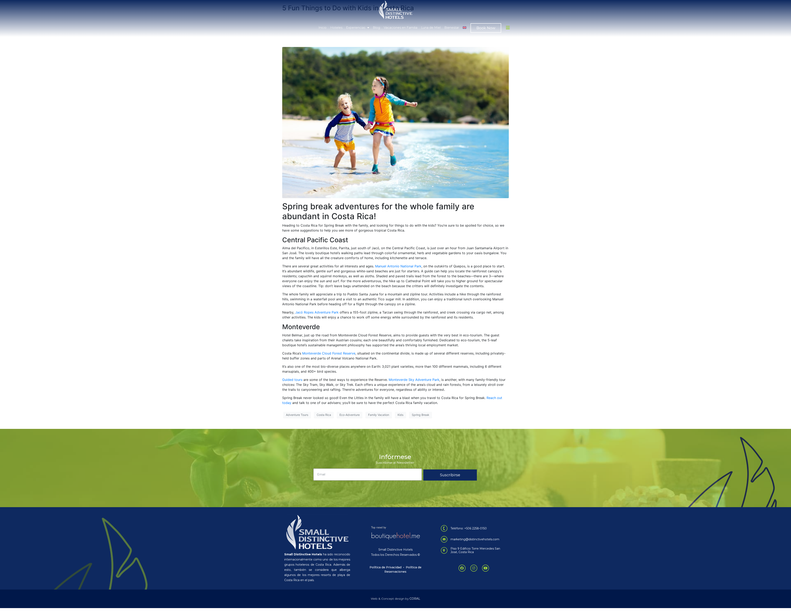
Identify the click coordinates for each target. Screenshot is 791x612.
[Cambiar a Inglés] (464, 28)
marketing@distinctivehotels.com (474, 539)
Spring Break (420, 415)
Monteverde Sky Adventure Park (414, 380)
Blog (376, 27)
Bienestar (451, 27)
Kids (400, 415)
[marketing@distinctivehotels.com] (444, 539)
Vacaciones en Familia (400, 27)
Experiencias (355, 27)
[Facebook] (462, 568)
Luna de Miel (431, 27)
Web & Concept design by (395, 598)
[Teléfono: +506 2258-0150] (444, 528)
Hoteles (336, 27)
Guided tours (292, 380)
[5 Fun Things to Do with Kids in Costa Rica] (395, 122)
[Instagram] (473, 568)
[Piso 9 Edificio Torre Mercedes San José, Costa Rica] (444, 550)
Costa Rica (324, 415)
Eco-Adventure (349, 415)
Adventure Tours (297, 415)
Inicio (322, 27)
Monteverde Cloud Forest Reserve (328, 353)
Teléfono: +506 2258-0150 (468, 528)
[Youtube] (485, 568)
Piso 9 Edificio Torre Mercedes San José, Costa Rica (475, 550)
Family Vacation (378, 415)
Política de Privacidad (385, 567)
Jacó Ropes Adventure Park (317, 312)
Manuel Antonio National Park (398, 266)
